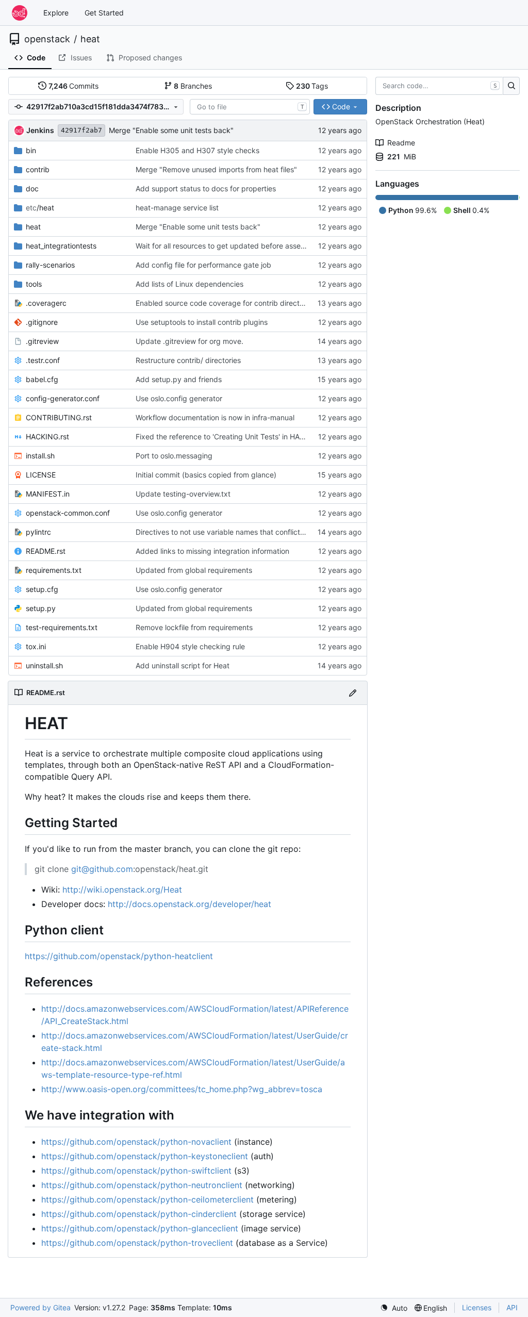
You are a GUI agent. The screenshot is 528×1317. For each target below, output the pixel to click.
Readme (401, 142)
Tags (312, 85)
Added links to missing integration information (212, 551)
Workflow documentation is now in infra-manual (215, 417)
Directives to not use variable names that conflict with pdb (234, 532)
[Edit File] (352, 692)
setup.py (41, 608)
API (512, 1307)
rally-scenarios (50, 264)
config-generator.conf (63, 398)
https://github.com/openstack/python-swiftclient (136, 1170)
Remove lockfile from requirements (194, 627)
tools (34, 283)
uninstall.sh (44, 665)
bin (31, 150)
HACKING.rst (47, 436)
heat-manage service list (177, 207)
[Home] (19, 13)
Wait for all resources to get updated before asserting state (235, 245)
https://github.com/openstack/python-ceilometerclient (147, 1199)
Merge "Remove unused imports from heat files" (216, 169)
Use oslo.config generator (179, 398)
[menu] (393, 1308)
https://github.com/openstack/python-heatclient (119, 956)
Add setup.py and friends (179, 379)
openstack (47, 39)
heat (90, 39)
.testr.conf (43, 360)
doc (32, 188)
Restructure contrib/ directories (188, 360)
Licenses (476, 1307)
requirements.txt (53, 570)
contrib (38, 169)
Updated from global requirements (194, 570)
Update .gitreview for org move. (189, 341)
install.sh (40, 455)
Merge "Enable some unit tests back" (171, 130)
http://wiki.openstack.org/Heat (122, 889)
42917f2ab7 (81, 130)
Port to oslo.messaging (174, 455)
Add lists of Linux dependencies (189, 283)
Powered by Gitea (40, 1307)
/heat (40, 207)
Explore (56, 12)
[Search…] (511, 86)
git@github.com (102, 869)
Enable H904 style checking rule (190, 646)
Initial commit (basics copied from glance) (206, 474)
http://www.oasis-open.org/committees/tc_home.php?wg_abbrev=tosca (181, 1089)
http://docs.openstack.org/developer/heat (189, 904)
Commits (73, 85)
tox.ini (36, 646)
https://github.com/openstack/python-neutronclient (141, 1185)
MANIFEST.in (48, 493)
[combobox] (250, 106)
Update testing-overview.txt (183, 493)
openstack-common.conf (68, 512)
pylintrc (38, 532)
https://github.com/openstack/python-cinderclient (139, 1214)
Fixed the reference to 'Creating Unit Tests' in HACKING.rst (234, 436)
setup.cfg (42, 589)
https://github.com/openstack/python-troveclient (137, 1243)
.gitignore (42, 322)
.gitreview (42, 341)
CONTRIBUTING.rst (59, 417)
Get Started (104, 12)
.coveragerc (46, 303)
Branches (193, 85)
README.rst (45, 551)
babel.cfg (42, 379)
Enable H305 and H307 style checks (197, 150)
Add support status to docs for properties (206, 188)
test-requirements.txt (61, 627)
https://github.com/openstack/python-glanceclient (139, 1228)
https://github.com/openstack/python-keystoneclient (144, 1156)
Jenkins (40, 130)
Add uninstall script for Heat (182, 665)
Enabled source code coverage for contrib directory (223, 303)
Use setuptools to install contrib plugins (202, 322)
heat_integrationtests (61, 245)
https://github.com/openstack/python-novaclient (136, 1142)
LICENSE (41, 474)
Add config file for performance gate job (203, 264)
